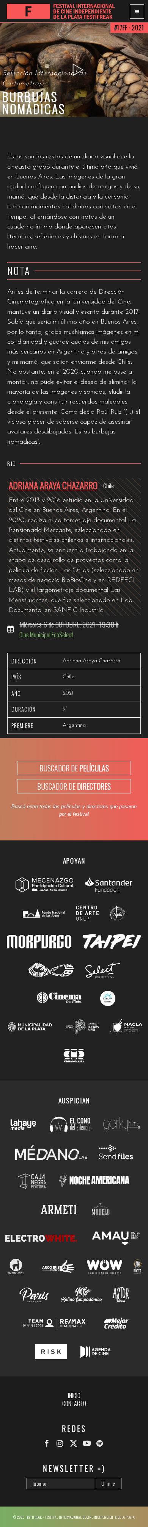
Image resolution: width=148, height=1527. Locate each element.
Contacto (74, 1403)
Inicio (74, 1395)
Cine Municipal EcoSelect (46, 634)
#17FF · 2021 (129, 27)
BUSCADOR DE (74, 768)
